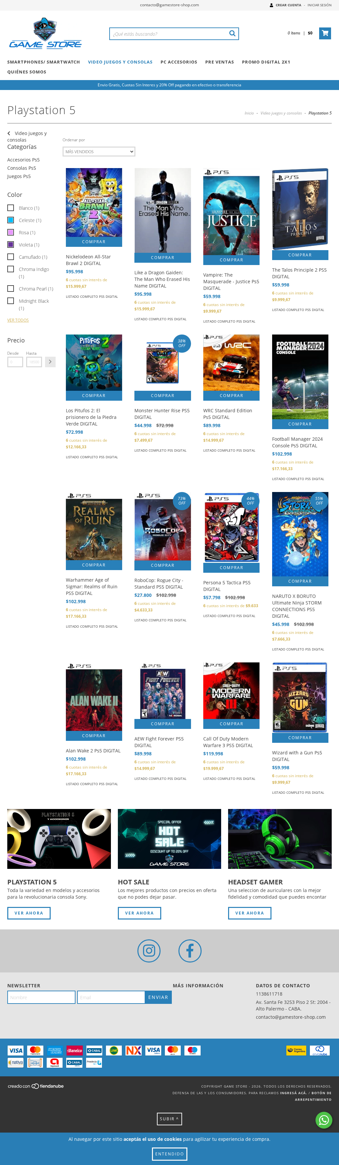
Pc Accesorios (179, 62)
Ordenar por (74, 140)
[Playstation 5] (59, 839)
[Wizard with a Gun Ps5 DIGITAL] (300, 697)
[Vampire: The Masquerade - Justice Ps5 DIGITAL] (231, 211)
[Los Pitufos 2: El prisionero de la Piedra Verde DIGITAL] (94, 363)
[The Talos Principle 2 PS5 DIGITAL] (300, 209)
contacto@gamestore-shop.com (169, 5)
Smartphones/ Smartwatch (43, 62)
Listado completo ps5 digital (92, 296)
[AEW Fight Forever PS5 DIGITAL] (162, 690)
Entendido (169, 1154)
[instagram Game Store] (149, 951)
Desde (13, 353)
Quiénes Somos (26, 72)
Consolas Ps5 (21, 168)
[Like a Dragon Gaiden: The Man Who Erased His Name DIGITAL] (162, 210)
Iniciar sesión (320, 5)
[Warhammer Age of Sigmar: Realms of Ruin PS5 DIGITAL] (94, 526)
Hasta (31, 353)
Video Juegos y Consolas (120, 62)
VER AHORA (29, 913)
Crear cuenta (288, 5)
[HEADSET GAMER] (280, 839)
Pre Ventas (219, 62)
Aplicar (50, 362)
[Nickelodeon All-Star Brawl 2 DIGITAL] (94, 202)
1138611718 (269, 994)
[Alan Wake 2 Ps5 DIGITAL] (94, 696)
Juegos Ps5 (19, 176)
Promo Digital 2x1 (266, 62)
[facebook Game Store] (190, 951)
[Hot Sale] (169, 839)
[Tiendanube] (36, 1088)
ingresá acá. (293, 1093)
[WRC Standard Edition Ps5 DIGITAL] (231, 363)
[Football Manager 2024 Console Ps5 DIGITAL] (300, 377)
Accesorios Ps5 (23, 160)
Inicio (249, 113)
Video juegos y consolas (281, 113)
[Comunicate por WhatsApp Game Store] (323, 1120)
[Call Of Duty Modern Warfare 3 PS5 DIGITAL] (231, 690)
